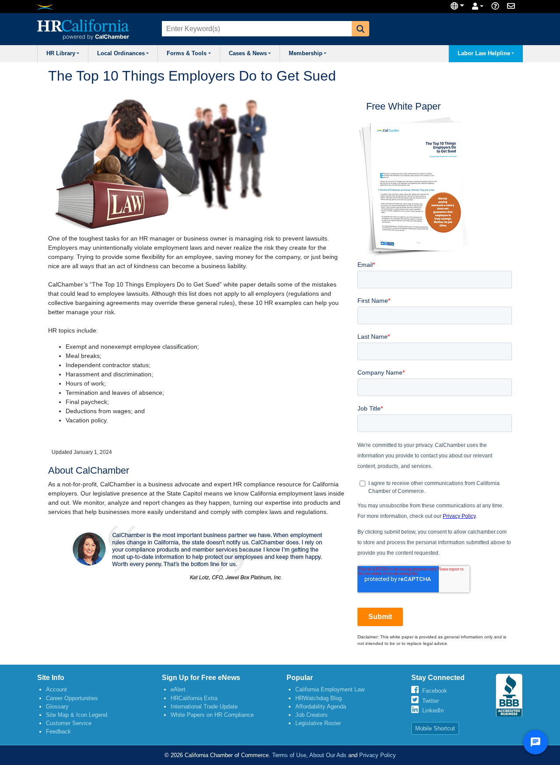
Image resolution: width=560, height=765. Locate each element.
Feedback (58, 731)
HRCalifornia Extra (194, 698)
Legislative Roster (318, 723)
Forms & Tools (186, 53)
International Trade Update (204, 706)
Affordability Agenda (320, 706)
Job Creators (311, 715)
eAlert (178, 689)
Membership (305, 53)
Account (56, 689)
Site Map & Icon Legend (76, 715)
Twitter (430, 701)
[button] (360, 28)
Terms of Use (289, 755)
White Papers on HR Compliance (212, 715)
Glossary (57, 706)
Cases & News (248, 53)
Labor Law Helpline (484, 53)
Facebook (434, 690)
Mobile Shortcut (435, 728)
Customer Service (68, 723)
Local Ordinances (121, 53)
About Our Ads (327, 755)
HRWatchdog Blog (318, 698)
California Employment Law (329, 689)
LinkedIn (433, 710)
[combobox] (256, 28)
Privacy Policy (377, 755)
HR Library (60, 53)
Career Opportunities (72, 698)
